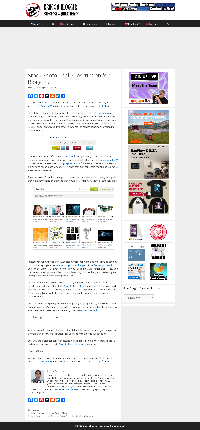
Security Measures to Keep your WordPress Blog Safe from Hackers (62, 416)
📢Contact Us (36, 23)
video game (70, 389)
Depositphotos (102, 112)
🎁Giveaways (152, 23)
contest (69, 156)
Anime (56, 389)
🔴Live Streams (67, 23)
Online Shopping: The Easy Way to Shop (49, 413)
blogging (35, 410)
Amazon (45, 106)
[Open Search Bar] (168, 23)
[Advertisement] (100, 48)
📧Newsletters (90, 23)
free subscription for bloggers (72, 265)
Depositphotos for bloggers (73, 344)
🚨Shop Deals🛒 (132, 23)
